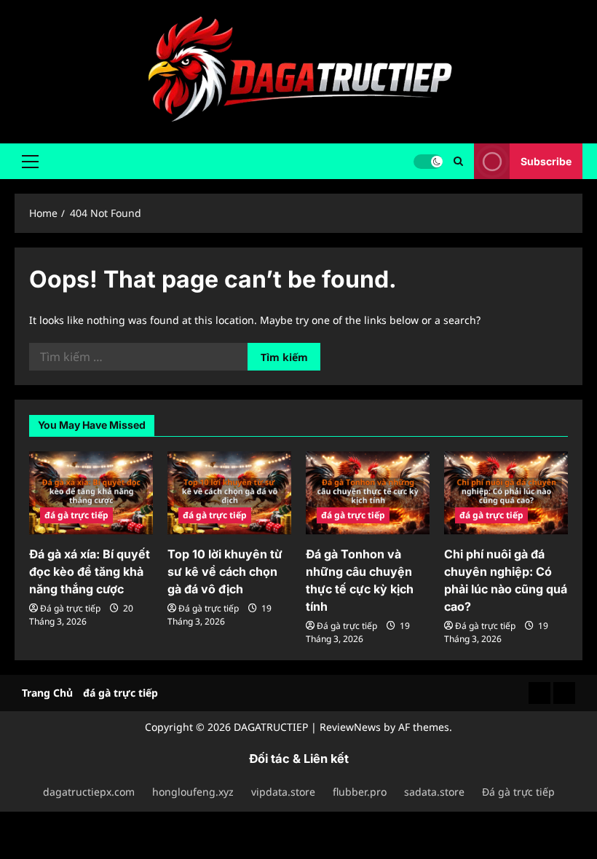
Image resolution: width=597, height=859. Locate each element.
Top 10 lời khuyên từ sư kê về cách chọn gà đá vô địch (224, 571)
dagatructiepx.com (89, 792)
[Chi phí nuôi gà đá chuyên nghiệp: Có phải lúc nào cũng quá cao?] (506, 492)
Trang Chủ (47, 693)
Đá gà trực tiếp (70, 608)
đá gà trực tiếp (76, 515)
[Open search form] (458, 161)
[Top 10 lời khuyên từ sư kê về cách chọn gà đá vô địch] (229, 492)
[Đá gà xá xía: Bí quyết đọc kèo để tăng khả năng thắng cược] (91, 492)
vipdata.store (283, 792)
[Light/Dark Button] (428, 161)
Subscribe (546, 160)
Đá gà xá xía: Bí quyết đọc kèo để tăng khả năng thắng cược (89, 571)
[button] (30, 161)
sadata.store (434, 792)
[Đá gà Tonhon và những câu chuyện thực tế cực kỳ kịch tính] (368, 492)
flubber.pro (360, 792)
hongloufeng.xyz (193, 792)
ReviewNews (350, 727)
